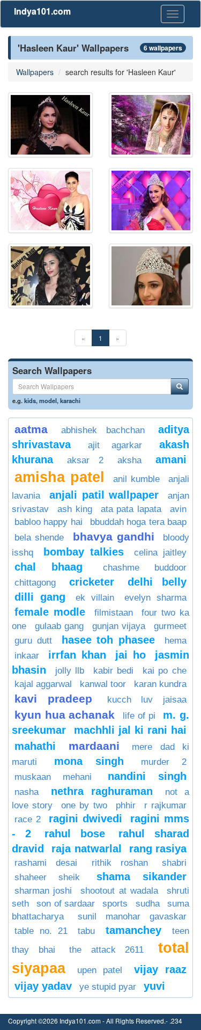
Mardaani (94, 746)
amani (171, 459)
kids (30, 400)
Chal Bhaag (48, 567)
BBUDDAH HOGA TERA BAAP (138, 522)
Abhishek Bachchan (102, 430)
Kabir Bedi (113, 671)
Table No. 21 (41, 931)
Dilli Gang (39, 597)
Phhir (126, 805)
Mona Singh (89, 761)
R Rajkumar (165, 805)
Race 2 (27, 819)
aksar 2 (85, 460)
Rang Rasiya (158, 848)
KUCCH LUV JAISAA (147, 700)
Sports (115, 903)
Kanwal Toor (103, 684)
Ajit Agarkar (115, 445)
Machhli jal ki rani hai (130, 730)
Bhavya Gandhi (113, 536)
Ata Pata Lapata (131, 509)
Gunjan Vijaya (119, 626)
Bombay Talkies (83, 552)
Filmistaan (113, 613)
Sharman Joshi (43, 891)
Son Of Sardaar (65, 903)
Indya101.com (42, 11)
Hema (176, 640)
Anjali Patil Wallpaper (104, 495)
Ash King (74, 509)
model (48, 400)
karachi (70, 400)
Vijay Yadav (43, 986)
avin (178, 509)
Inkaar (26, 656)
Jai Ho (130, 655)
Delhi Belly (157, 582)
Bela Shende (39, 537)
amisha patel (59, 477)
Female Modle (49, 612)
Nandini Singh (147, 776)
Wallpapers (35, 72)
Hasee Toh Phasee (108, 640)
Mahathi (35, 746)
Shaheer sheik (47, 877)
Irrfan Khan (77, 655)
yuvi (154, 986)
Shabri (174, 863)
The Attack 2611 (106, 950)
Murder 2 (164, 762)
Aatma (31, 429)
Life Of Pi (139, 716)
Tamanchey (133, 930)
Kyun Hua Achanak (64, 714)
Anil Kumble (136, 479)
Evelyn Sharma (155, 598)
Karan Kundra (160, 684)
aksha (129, 460)
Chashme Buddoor (145, 568)
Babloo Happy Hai (48, 522)
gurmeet (170, 626)
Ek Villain (95, 598)
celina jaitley (160, 552)
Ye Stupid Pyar (107, 987)
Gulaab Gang (59, 626)
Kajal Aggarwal (43, 684)
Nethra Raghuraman (102, 791)
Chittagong (35, 583)
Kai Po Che (165, 671)
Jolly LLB (70, 671)
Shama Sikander (141, 876)
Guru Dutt (33, 640)
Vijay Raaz (160, 969)
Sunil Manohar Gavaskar (132, 916)
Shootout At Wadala (119, 891)
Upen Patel (100, 970)
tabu (86, 931)
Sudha (148, 903)
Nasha (26, 792)
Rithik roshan (120, 863)
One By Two (84, 805)
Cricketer (91, 582)
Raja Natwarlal (86, 848)
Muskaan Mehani (53, 777)
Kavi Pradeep (53, 698)
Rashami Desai (45, 863)
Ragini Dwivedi (85, 818)
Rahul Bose (74, 833)
